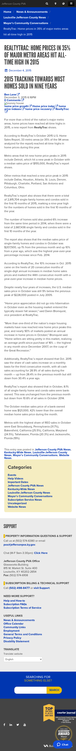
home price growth (16, 106)
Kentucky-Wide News (17, 452)
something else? (38, 678)
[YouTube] (25, 725)
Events (12, 475)
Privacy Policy (12, 638)
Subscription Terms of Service (22, 608)
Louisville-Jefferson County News (25, 17)
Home (7, 12)
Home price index (43, 106)
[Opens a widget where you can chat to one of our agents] (62, 744)
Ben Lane (10, 94)
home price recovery (38, 109)
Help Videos (15, 478)
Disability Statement (16, 641)
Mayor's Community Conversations (26, 23)
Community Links (15, 627)
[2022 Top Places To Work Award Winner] (55, 713)
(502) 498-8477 (19, 588)
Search (54, 690)
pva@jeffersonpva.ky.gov (19, 544)
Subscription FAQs (15, 604)
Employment (11, 631)
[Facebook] (4, 725)
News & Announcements (32, 12)
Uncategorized (17, 503)
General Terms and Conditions (23, 634)
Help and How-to (14, 600)
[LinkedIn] (11, 725)
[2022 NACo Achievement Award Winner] (55, 735)
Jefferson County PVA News (53, 449)
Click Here (41, 553)
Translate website (13, 653)
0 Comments (12, 100)
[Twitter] (17, 725)
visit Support (41, 588)
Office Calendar (14, 623)
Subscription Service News (25, 500)
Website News (17, 507)
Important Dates (18, 482)
